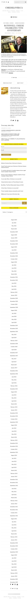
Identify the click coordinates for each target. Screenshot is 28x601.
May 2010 (14, 564)
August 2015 (14, 392)
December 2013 (14, 443)
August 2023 (14, 247)
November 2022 (14, 256)
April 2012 (14, 494)
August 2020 (14, 310)
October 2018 (14, 346)
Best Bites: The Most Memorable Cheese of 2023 (12, 185)
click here (11, 72)
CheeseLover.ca (14, 7)
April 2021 (14, 289)
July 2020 (14, 313)
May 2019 (14, 334)
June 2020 (14, 316)
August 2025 (14, 219)
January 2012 (14, 503)
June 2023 (14, 250)
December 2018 (14, 343)
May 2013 (14, 464)
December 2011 (14, 506)
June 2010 (14, 561)
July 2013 (14, 458)
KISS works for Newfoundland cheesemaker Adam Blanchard (10, 134)
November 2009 (14, 582)
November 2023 (14, 244)
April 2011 (14, 530)
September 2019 (14, 331)
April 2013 (14, 467)
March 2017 (14, 364)
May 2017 (14, 358)
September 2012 (14, 485)
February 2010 (14, 573)
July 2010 (14, 558)
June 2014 (14, 431)
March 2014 (14, 437)
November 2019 (14, 328)
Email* (2, 150)
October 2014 (14, 419)
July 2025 (14, 222)
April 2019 (14, 337)
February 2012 (14, 500)
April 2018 (14, 349)
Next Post (20, 82)
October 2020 (14, 304)
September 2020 (14, 307)
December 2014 (14, 413)
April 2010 (14, 567)
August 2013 (14, 455)
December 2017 (14, 352)
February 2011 (14, 537)
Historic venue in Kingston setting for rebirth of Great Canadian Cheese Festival (13, 175)
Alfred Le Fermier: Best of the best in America (11, 163)
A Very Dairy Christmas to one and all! (10, 188)
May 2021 (14, 286)
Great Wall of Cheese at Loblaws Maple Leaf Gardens (13, 139)
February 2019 (14, 340)
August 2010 (14, 555)
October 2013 (14, 449)
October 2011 (14, 512)
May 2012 (14, 491)
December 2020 (14, 298)
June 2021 (14, 283)
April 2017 (14, 361)
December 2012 (14, 479)
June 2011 (14, 524)
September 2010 (14, 552)
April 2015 (14, 401)
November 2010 (14, 546)
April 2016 (14, 382)
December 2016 (14, 370)
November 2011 (14, 509)
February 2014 (14, 440)
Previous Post (7, 82)
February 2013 (14, 473)
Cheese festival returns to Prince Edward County (12, 182)
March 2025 (14, 228)
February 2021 (14, 292)
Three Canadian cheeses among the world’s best (12, 191)
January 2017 (14, 367)
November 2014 (14, 416)
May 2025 (14, 225)
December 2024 (14, 231)
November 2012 (14, 482)
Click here (3, 69)
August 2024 (14, 234)
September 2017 (14, 355)
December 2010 (14, 543)
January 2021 (14, 295)
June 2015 (14, 395)
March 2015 (14, 404)
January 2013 (14, 476)
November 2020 (14, 301)
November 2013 (14, 446)
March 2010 (14, 570)
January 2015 (14, 410)
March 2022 (14, 274)
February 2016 (14, 385)
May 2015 (14, 398)
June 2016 (14, 376)
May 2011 (14, 527)
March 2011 (14, 533)
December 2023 (14, 241)
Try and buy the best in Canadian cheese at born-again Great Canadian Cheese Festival (13, 171)
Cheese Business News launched (11, 130)
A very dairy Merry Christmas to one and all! (11, 179)
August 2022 (14, 262)
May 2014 (14, 434)
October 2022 (14, 259)
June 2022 (14, 268)
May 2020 (14, 319)
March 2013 (14, 470)
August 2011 (14, 518)
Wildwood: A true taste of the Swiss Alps (10, 194)
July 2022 (14, 265)
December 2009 (14, 579)
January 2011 (14, 540)
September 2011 (14, 515)
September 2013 (14, 452)
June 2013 (14, 461)
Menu (14, 17)
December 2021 (14, 277)
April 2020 (14, 322)
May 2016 (14, 379)
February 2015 (14, 407)
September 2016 (14, 373)
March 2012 (14, 497)
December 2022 (14, 253)
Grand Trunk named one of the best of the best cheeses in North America (13, 167)
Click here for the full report (15, 66)
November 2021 (14, 280)
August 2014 (14, 425)
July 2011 (14, 521)
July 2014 (14, 428)
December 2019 (14, 325)
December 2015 (14, 389)
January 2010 (14, 576)
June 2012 (14, 488)
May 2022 (14, 271)
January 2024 (14, 238)
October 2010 (14, 549)
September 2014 (14, 422)
